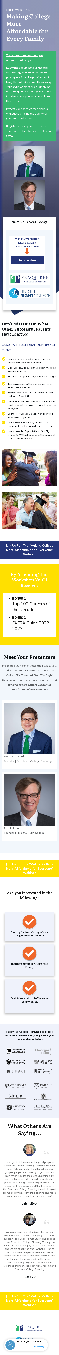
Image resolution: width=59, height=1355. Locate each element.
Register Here (27, 260)
